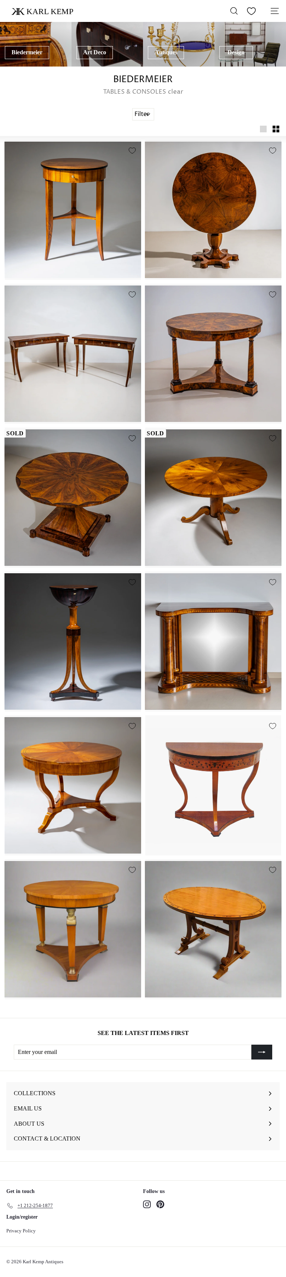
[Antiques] (178, 44)
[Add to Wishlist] (132, 150)
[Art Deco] (107, 44)
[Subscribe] (261, 1052)
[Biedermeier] (36, 44)
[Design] (250, 44)
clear (175, 91)
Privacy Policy (21, 1231)
